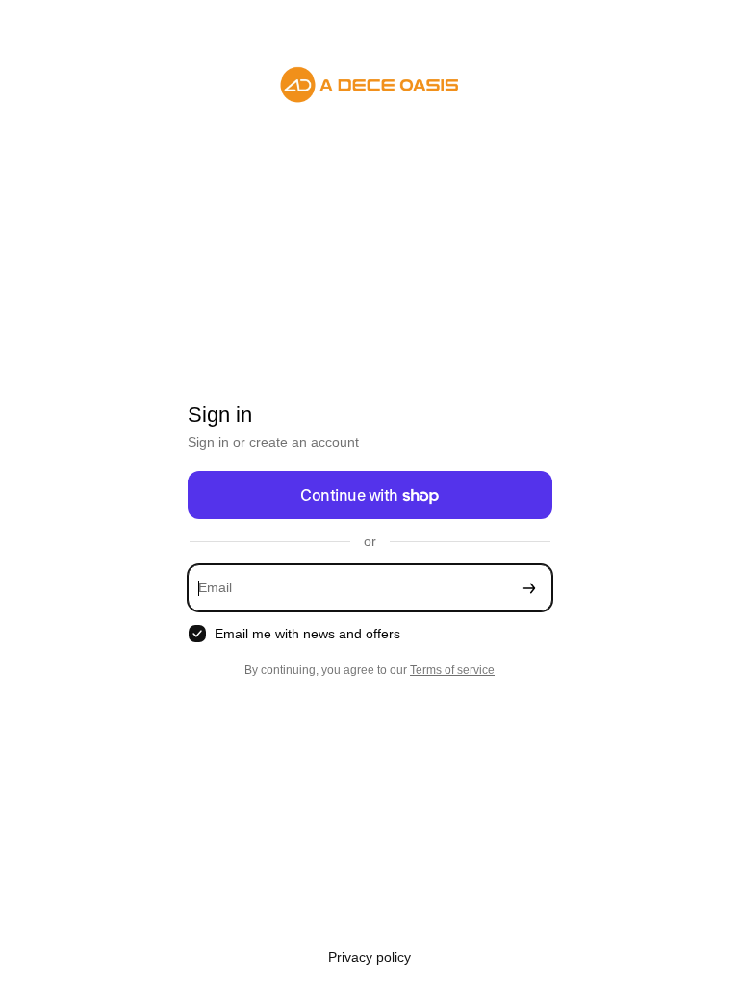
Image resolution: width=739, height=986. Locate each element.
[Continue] (529, 588)
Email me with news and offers (307, 633)
